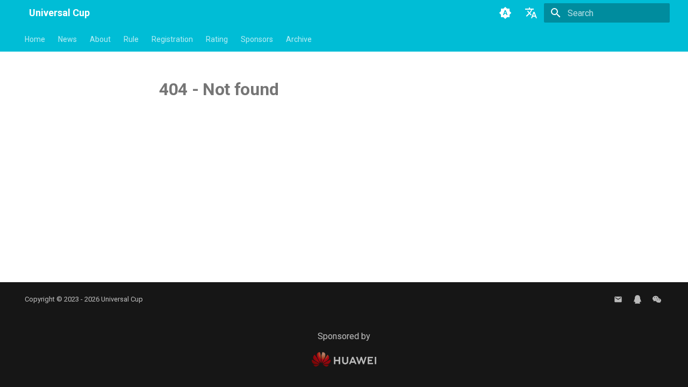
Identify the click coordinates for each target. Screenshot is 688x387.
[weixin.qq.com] (656, 299)
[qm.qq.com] (637, 299)
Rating (217, 39)
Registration (172, 39)
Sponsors (257, 39)
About (100, 39)
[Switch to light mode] (505, 13)
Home (35, 39)
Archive (299, 39)
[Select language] (531, 13)
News (67, 39)
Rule (131, 39)
